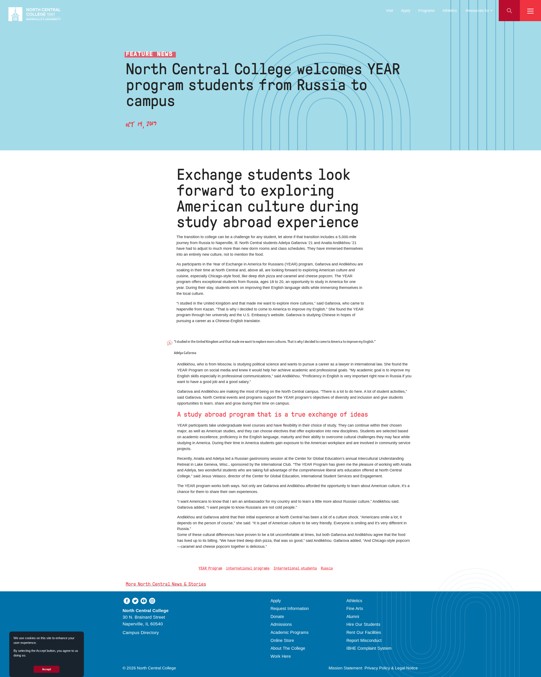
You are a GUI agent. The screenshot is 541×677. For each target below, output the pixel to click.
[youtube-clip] (144, 600)
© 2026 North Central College (149, 668)
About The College (287, 648)
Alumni (352, 616)
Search (509, 10)
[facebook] (127, 600)
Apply (405, 10)
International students (295, 568)
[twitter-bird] (135, 600)
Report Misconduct (364, 640)
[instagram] (152, 600)
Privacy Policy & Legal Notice (391, 668)
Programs (426, 10)
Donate (277, 616)
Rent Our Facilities (363, 632)
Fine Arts (354, 608)
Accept (46, 669)
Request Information (289, 608)
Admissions (281, 624)
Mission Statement (345, 668)
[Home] (34, 14)
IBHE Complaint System (369, 648)
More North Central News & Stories (166, 584)
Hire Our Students (363, 624)
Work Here (280, 656)
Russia (327, 568)
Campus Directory (141, 632)
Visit (389, 10)
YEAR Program (210, 568)
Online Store (282, 640)
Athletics (450, 10)
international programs (247, 568)
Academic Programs (289, 632)
